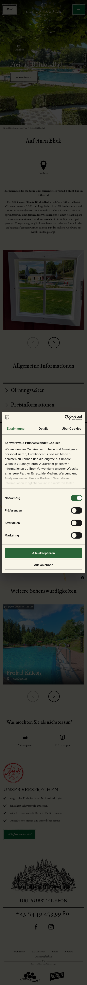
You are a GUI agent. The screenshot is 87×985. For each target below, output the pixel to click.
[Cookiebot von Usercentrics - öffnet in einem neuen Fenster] (64, 417)
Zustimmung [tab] (16, 428)
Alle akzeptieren (43, 553)
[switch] (76, 510)
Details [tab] (44, 428)
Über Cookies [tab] (71, 428)
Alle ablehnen (43, 565)
